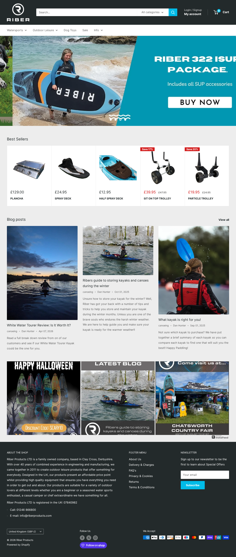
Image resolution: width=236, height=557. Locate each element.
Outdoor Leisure (43, 30)
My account (192, 14)
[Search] (173, 12)
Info (96, 30)
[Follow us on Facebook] (82, 537)
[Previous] (12, 398)
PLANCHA (16, 198)
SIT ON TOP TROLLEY (157, 198)
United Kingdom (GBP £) (22, 531)
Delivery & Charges (141, 464)
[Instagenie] (220, 437)
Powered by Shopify (18, 544)
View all (224, 219)
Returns (134, 481)
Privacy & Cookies (141, 476)
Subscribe (193, 485)
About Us (135, 459)
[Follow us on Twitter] (88, 537)
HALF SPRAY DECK (111, 198)
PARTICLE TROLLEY (200, 198)
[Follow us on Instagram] (95, 537)
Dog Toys (70, 30)
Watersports (15, 30)
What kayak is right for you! (179, 320)
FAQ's (132, 470)
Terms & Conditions (141, 487)
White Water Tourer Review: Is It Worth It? (39, 325)
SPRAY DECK (63, 198)
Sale (85, 30)
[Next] (229, 176)
